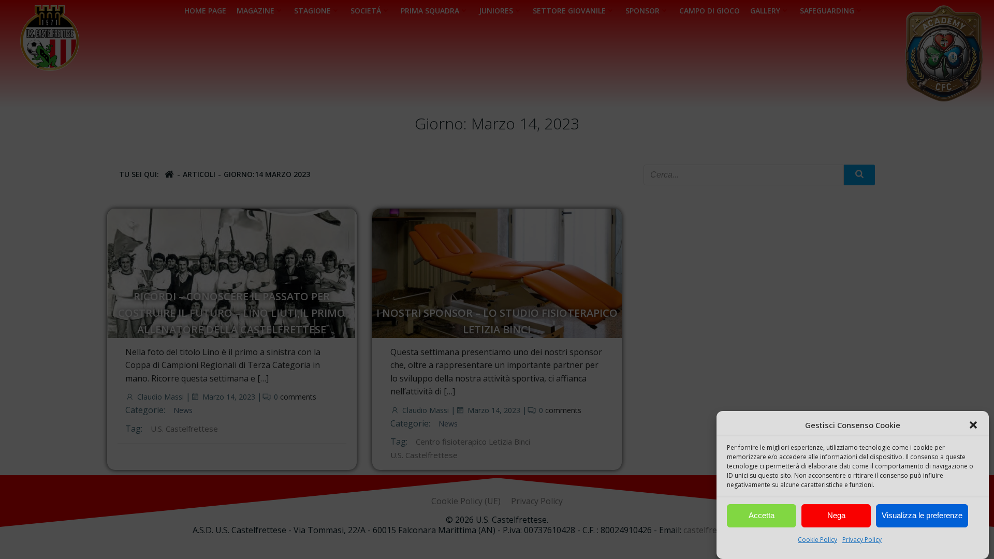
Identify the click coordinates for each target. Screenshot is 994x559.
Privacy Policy (862, 539)
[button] (973, 425)
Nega (836, 515)
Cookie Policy (817, 539)
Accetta (761, 515)
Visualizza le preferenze (922, 515)
